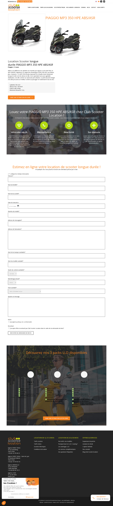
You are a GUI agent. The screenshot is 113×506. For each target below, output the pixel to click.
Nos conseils (86, 449)
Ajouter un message (14, 296)
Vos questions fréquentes (65, 452)
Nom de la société (13, 193)
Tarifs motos (37, 444)
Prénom (10, 176)
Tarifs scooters (38, 441)
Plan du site (56, 502)
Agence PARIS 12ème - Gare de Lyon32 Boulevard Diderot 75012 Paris (18, 458)
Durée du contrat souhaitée (16, 270)
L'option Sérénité (87, 446)
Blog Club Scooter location (90, 452)
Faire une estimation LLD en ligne (56, 418)
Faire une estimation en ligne (20, 97)
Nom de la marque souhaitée (16, 252)
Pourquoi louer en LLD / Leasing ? (68, 444)
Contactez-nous (48, 502)
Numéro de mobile (13, 211)
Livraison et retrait (88, 444)
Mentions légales (56, 500)
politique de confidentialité (24, 322)
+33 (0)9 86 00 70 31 (14, 470)
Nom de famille (12, 185)
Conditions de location (40, 449)
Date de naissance (13, 202)
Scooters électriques (40, 446)
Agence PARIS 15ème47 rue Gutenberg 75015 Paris (14, 449)
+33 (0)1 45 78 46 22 (14, 453)
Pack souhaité (12, 287)
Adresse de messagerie (15, 220)
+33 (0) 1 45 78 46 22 (25, 1)
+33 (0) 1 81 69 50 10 (14, 461)
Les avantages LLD (63, 446)
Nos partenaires (66, 500)
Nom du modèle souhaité (15, 261)
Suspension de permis (89, 441)
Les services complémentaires (67, 449)
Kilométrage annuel (14, 279)
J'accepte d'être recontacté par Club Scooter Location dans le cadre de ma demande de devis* (37, 328)
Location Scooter (18, 61)
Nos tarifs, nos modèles (65, 441)
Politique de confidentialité (67, 502)
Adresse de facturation (15, 229)
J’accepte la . (21, 322)
